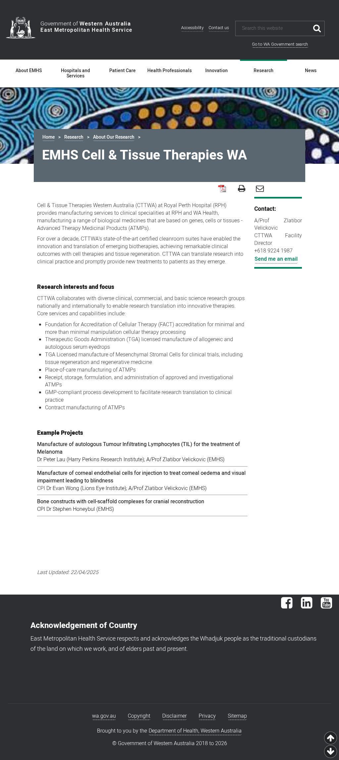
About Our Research (113, 137)
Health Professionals (169, 71)
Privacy (207, 716)
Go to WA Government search (280, 44)
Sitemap (237, 716)
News (310, 71)
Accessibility (192, 28)
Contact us (219, 28)
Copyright (139, 716)
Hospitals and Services (75, 73)
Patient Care (122, 71)
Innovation (216, 71)
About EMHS (29, 71)
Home (48, 137)
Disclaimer (174, 716)
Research (263, 71)
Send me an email (276, 259)
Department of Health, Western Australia (195, 731)
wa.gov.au (104, 716)
